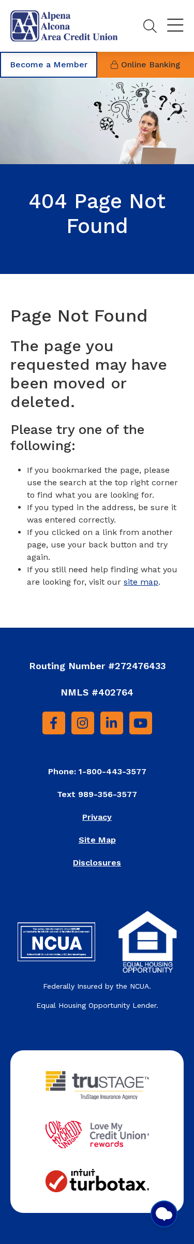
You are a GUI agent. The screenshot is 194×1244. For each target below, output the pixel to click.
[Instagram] (82, 723)
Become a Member (48, 64)
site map (141, 582)
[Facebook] (53, 723)
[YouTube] (140, 723)
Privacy (97, 817)
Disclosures (97, 862)
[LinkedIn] (111, 723)
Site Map (97, 840)
